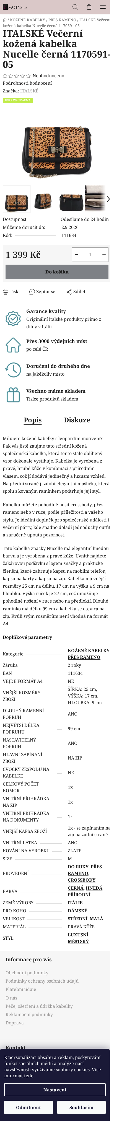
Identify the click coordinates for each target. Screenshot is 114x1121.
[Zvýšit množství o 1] (104, 255)
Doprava (15, 1023)
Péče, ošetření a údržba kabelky (39, 1006)
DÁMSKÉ (77, 911)
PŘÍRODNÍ (79, 895)
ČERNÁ (76, 888)
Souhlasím (81, 1107)
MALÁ (96, 919)
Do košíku (57, 272)
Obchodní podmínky (27, 973)
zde (29, 1076)
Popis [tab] (33, 419)
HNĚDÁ (94, 888)
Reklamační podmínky (29, 1014)
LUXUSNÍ (78, 935)
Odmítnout (28, 1107)
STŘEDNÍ (77, 919)
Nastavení (54, 1090)
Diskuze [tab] (77, 419)
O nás (11, 998)
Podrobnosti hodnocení (27, 83)
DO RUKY (78, 867)
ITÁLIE (75, 903)
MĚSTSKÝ (78, 941)
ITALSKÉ (29, 91)
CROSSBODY (81, 880)
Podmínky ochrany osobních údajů (42, 981)
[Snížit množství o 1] (76, 255)
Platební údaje (21, 989)
